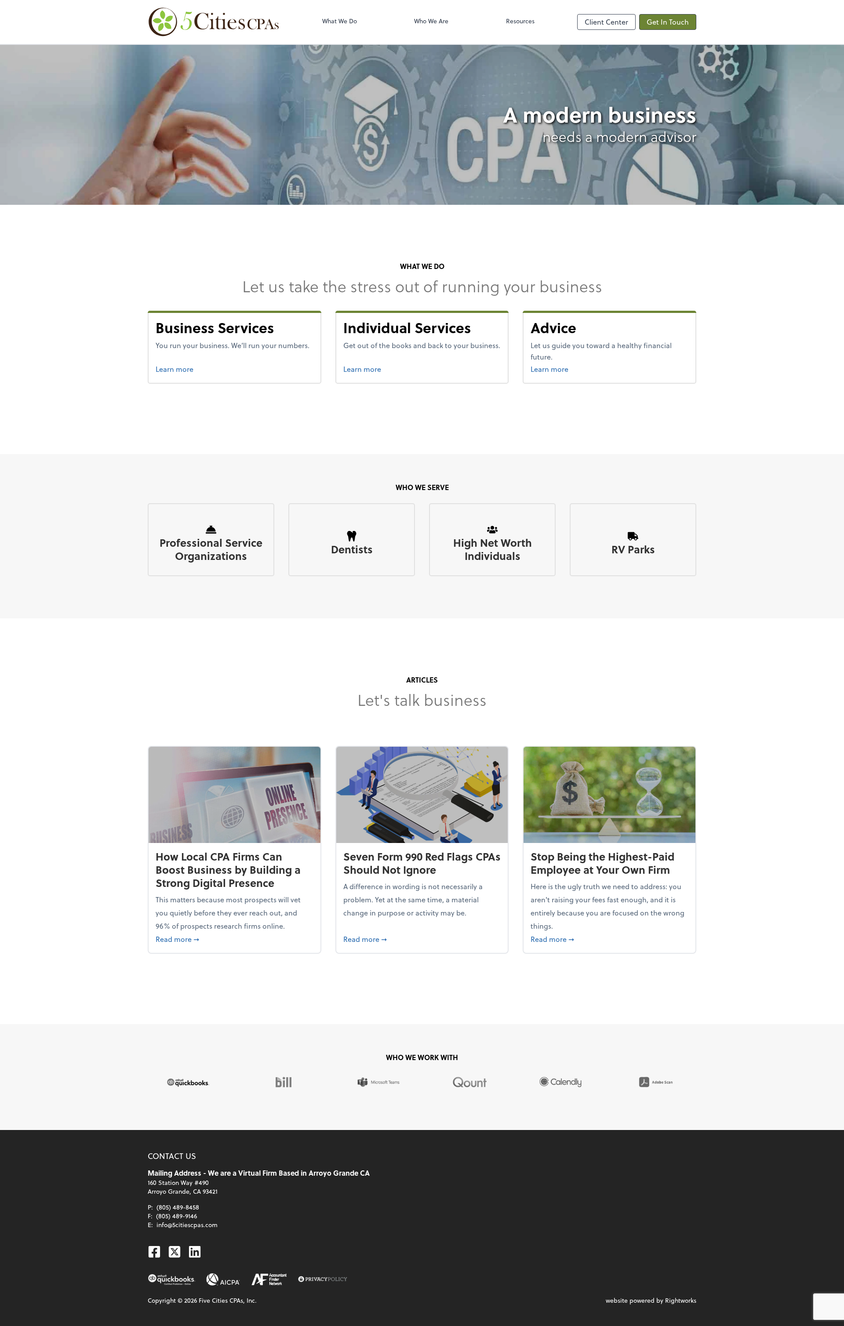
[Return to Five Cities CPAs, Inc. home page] (214, 22)
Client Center (606, 22)
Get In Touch (668, 22)
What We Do (339, 20)
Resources (520, 20)
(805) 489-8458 (177, 1207)
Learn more (214, 368)
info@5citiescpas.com (187, 1224)
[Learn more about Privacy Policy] (322, 1279)
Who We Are (431, 20)
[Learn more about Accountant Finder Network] (269, 1279)
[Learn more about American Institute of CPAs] (223, 1279)
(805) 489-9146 (176, 1216)
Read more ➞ (234, 939)
